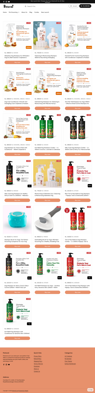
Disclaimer (37, 366)
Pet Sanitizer (68, 359)
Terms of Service (38, 364)
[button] (85, 6)
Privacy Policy (37, 356)
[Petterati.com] (8, 6)
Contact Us (37, 371)
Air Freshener (68, 356)
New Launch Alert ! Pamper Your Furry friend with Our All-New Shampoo (47, 1)
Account (75, 6)
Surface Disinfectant (70, 364)
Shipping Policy (38, 361)
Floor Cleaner (68, 361)
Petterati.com (15, 390)
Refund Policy (37, 359)
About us (36, 369)
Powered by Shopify (23, 390)
